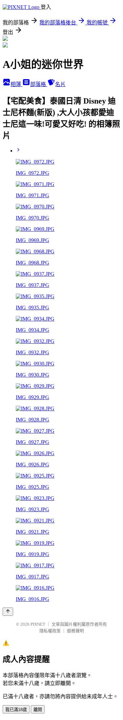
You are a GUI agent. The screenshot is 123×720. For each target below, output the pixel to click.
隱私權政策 (50, 630)
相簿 (16, 84)
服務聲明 (75, 630)
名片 (60, 84)
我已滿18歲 (16, 709)
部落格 (38, 84)
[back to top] (8, 612)
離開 (37, 709)
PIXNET (38, 624)
